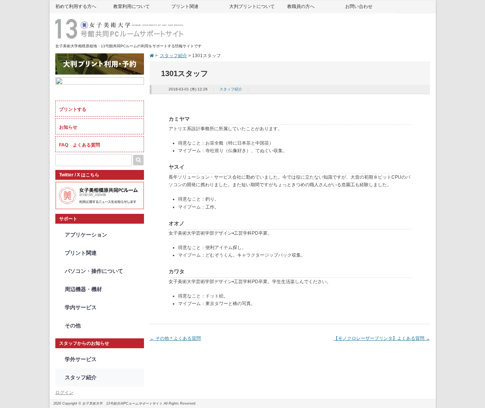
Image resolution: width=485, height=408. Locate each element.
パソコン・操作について (94, 271)
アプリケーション (86, 235)
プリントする (72, 109)
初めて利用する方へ (75, 6)
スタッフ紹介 (173, 55)
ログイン (64, 392)
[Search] (138, 160)
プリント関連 (185, 6)
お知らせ (68, 127)
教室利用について (131, 6)
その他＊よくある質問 (175, 338)
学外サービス (81, 359)
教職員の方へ (300, 6)
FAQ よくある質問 (79, 145)
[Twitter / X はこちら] (99, 207)
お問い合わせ (358, 6)
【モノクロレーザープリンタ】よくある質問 (381, 338)
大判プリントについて (252, 6)
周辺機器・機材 (83, 289)
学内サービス (81, 307)
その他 (73, 325)
